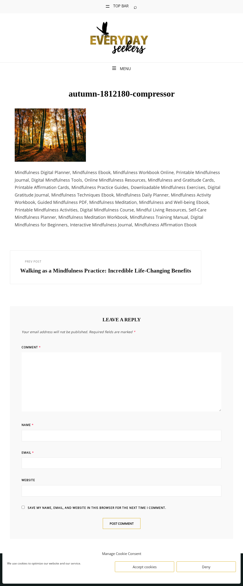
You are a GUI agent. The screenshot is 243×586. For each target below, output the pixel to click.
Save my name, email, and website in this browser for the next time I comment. (97, 508)
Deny (206, 566)
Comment (31, 347)
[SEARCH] (135, 6)
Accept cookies (145, 566)
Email (28, 453)
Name (28, 425)
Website (28, 480)
